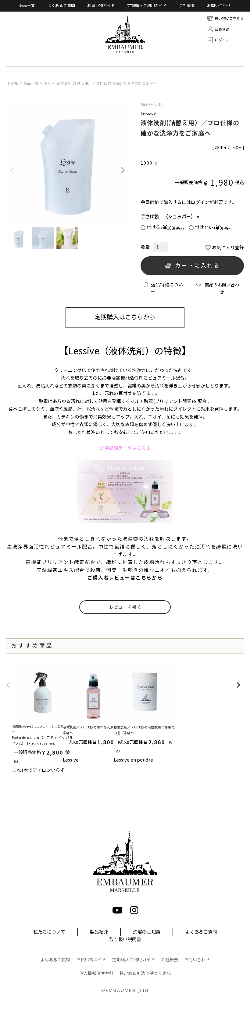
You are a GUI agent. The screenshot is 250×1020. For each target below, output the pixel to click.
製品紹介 (99, 932)
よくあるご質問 (61, 5)
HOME (13, 83)
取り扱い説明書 (125, 939)
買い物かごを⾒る (229, 18)
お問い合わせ (219, 5)
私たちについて (49, 932)
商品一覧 (27, 5)
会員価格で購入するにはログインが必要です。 (189, 202)
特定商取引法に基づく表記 (145, 973)
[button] (8, 688)
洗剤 (47, 83)
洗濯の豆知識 (146, 932)
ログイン (222, 40)
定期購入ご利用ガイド (147, 5)
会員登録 (222, 29)
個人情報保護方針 (96, 973)
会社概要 (187, 5)
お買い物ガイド (101, 5)
